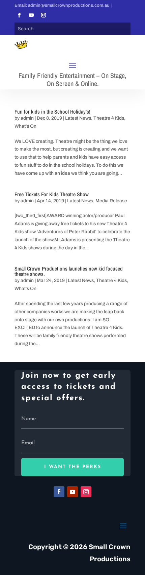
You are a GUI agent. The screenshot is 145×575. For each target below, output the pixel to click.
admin (27, 118)
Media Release (111, 200)
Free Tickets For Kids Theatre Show (51, 194)
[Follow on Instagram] (43, 15)
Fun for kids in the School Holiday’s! (52, 111)
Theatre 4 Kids (108, 118)
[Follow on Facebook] (19, 15)
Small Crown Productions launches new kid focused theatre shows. (68, 271)
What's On (25, 126)
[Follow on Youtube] (31, 15)
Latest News (78, 118)
